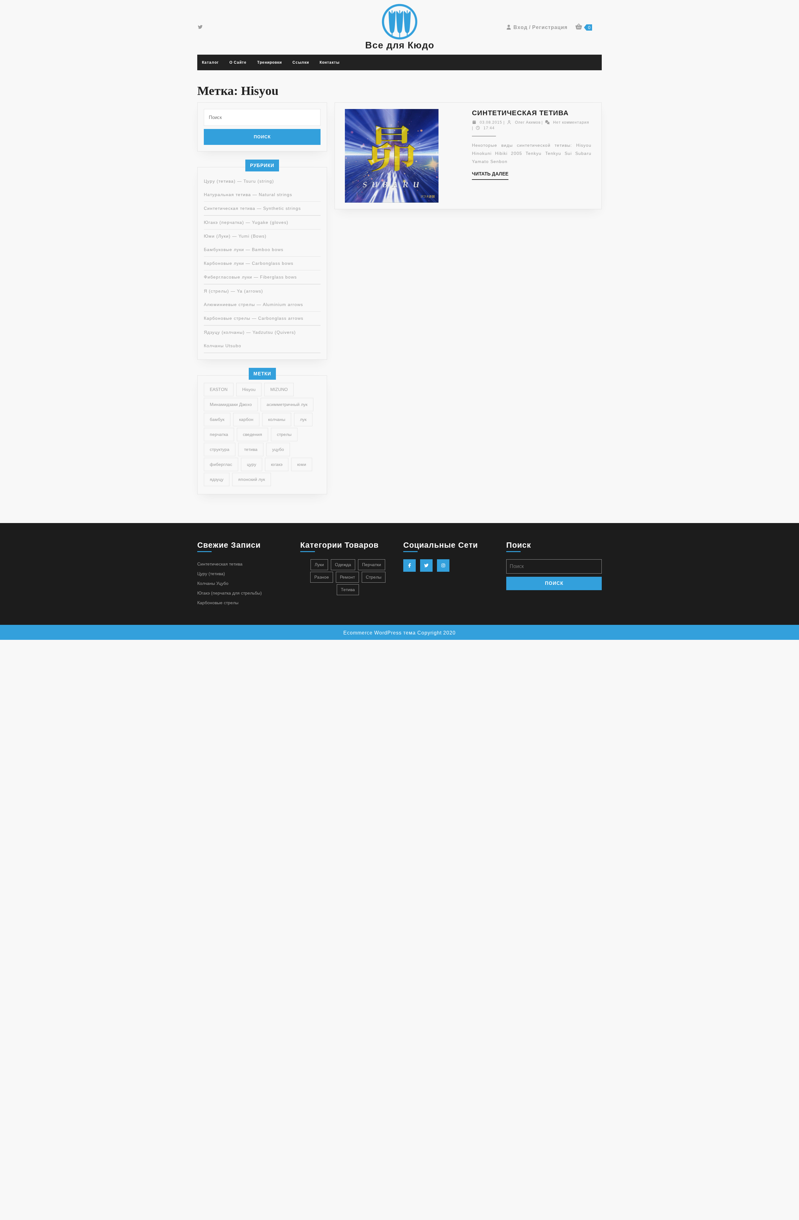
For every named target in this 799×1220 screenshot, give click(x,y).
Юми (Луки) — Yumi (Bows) (235, 236)
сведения (252, 434)
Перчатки (371, 564)
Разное (321, 577)
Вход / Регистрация (540, 27)
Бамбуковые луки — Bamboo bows (243, 249)
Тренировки (269, 62)
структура (219, 449)
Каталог (210, 62)
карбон (246, 419)
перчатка (219, 434)
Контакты (330, 62)
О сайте (238, 62)
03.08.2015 (491, 122)
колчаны (276, 419)
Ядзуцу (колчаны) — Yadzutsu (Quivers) (250, 332)
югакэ (276, 464)
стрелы (284, 434)
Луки (319, 564)
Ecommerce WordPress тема (379, 632)
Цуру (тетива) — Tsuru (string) (239, 181)
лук (303, 419)
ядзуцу (216, 479)
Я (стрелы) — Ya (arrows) (233, 291)
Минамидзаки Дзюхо (231, 404)
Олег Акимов (528, 122)
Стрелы (373, 577)
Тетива (348, 589)
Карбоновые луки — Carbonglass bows (248, 263)
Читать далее (490, 175)
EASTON (219, 389)
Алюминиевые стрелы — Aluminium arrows (253, 304)
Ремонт (347, 577)
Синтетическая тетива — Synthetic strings (252, 208)
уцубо (278, 449)
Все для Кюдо (399, 45)
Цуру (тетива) (211, 573)
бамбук (217, 419)
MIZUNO (279, 389)
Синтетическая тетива (520, 113)
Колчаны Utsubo (222, 345)
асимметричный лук (287, 404)
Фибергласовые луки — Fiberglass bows (250, 276)
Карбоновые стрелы (217, 602)
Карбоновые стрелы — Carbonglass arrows (253, 318)
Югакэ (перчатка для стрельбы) (229, 592)
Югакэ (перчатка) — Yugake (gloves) (246, 222)
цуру (251, 464)
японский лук (251, 479)
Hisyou (249, 389)
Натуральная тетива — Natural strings (248, 194)
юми (301, 464)
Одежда (343, 564)
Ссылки (300, 62)
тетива (250, 449)
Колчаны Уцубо (212, 583)
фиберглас (221, 464)
